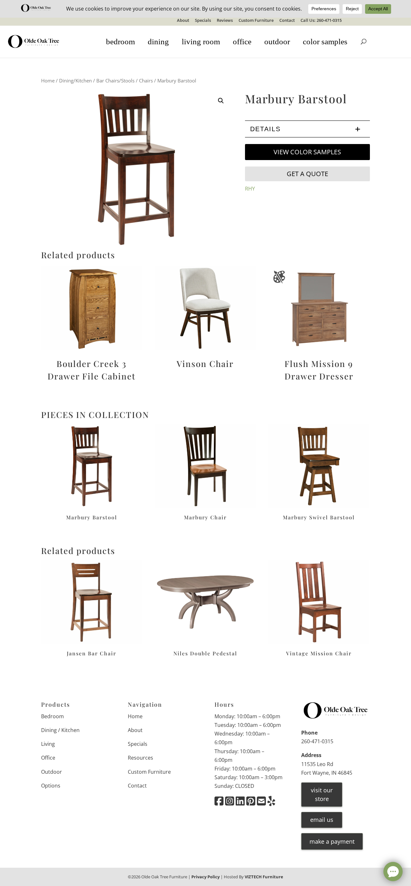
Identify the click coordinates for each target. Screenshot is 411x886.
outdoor (277, 41)
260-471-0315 (317, 741)
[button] (221, 100)
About (183, 20)
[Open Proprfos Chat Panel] (393, 871)
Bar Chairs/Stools (115, 80)
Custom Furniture (256, 20)
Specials (203, 20)
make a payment (332, 841)
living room (201, 41)
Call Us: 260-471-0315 (321, 20)
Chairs (146, 80)
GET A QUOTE (307, 173)
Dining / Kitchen (60, 730)
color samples (325, 41)
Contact (287, 20)
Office (48, 757)
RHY (250, 188)
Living (48, 743)
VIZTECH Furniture (264, 877)
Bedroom (52, 716)
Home (48, 80)
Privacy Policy (205, 877)
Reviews (225, 20)
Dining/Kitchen (75, 80)
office (242, 41)
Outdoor (51, 771)
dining (158, 41)
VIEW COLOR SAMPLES (307, 152)
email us (321, 819)
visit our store (322, 794)
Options (50, 785)
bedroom (120, 41)
